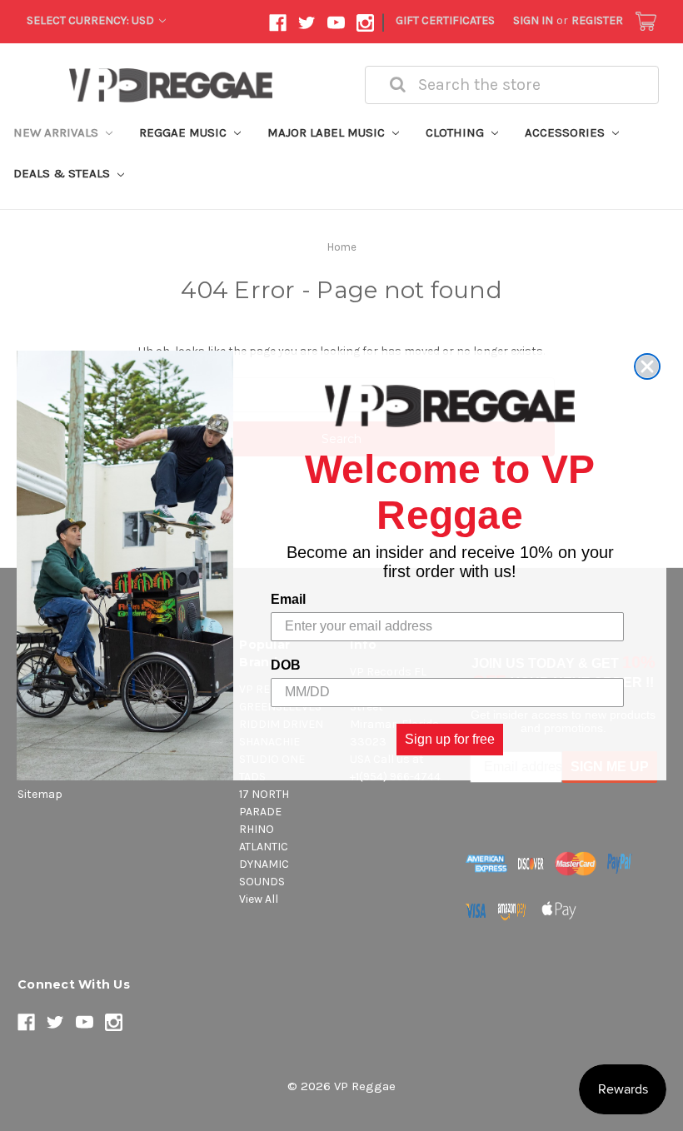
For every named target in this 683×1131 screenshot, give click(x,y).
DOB (286, 665)
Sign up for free (450, 739)
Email (288, 599)
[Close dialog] (647, 366)
